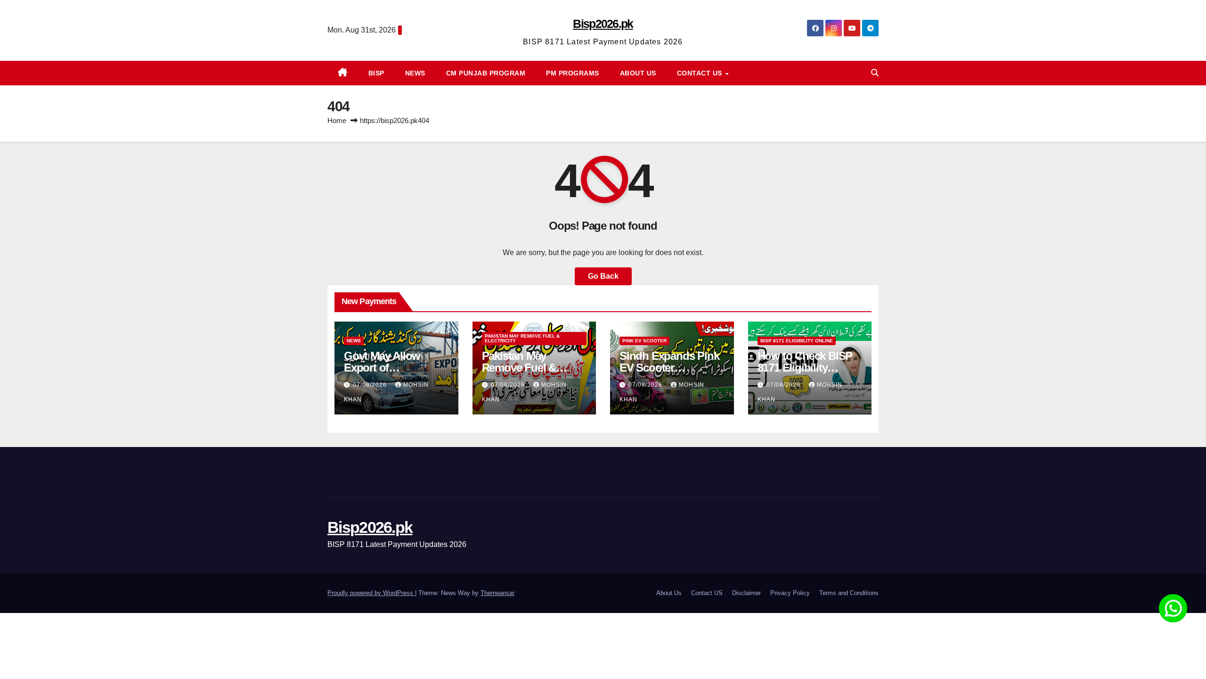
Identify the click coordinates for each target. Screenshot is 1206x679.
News (415, 73)
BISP (376, 73)
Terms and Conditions (849, 592)
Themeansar (497, 592)
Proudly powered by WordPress (371, 592)
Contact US (701, 73)
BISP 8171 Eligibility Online (796, 340)
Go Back (603, 276)
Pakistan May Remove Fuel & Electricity (522, 338)
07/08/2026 (371, 384)
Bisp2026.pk (603, 23)
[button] (875, 73)
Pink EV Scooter (644, 340)
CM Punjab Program (486, 73)
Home (336, 120)
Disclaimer (746, 592)
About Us (638, 73)
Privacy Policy (790, 592)
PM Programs (572, 73)
